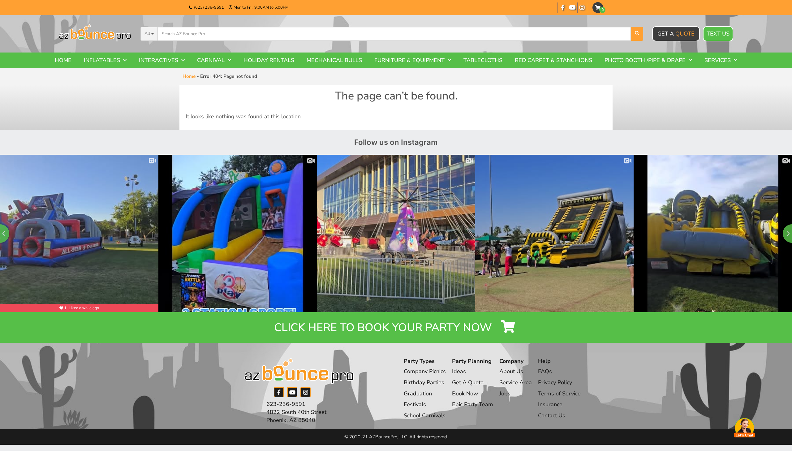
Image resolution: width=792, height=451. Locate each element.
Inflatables (102, 60)
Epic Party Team (472, 404)
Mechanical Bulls (334, 60)
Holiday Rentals (268, 60)
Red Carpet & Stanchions (553, 60)
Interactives (158, 60)
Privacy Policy (555, 382)
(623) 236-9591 (209, 7)
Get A (676, 33)
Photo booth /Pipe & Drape (645, 60)
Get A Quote (468, 382)
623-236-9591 (285, 404)
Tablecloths (482, 60)
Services (717, 60)
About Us (511, 371)
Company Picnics (425, 371)
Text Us (718, 33)
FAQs (545, 371)
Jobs (504, 393)
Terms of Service (559, 393)
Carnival (211, 60)
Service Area (515, 382)
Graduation (418, 393)
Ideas (459, 371)
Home (63, 60)
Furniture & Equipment (409, 60)
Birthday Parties (424, 382)
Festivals (415, 404)
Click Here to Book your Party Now (384, 327)
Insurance (550, 404)
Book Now (465, 393)
